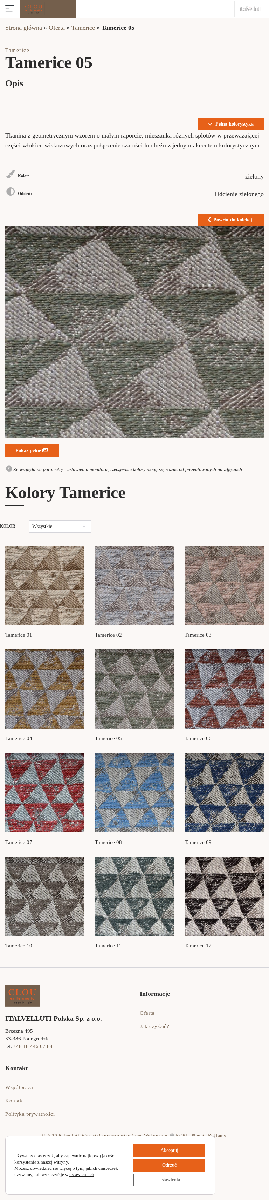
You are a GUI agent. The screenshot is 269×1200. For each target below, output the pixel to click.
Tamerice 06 (198, 738)
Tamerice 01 (18, 635)
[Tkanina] (44, 585)
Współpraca (19, 1087)
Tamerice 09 (198, 842)
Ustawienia (169, 1179)
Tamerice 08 (108, 842)
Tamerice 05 (108, 738)
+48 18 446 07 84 (33, 1046)
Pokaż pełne (28, 450)
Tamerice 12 (198, 945)
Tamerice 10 (18, 945)
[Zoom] (134, 332)
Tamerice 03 (198, 635)
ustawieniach (81, 1174)
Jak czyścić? (154, 1026)
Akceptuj (169, 1150)
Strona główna (23, 27)
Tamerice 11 (108, 945)
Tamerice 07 (18, 842)
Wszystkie (42, 526)
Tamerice (83, 27)
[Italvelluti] (250, 8)
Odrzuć (169, 1165)
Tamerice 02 (108, 635)
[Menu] (9, 9)
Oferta (57, 27)
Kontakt (14, 1101)
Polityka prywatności (30, 1114)
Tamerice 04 (18, 738)
